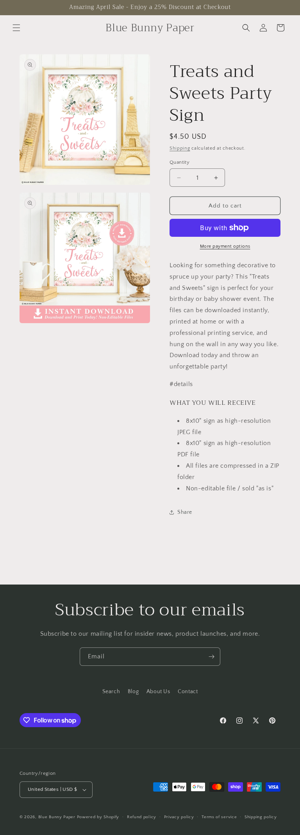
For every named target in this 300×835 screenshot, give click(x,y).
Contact (188, 691)
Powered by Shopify (98, 817)
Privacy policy (179, 817)
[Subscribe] (211, 656)
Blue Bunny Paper (56, 817)
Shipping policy (261, 817)
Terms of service (219, 817)
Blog (133, 691)
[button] (16, 27)
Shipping (180, 148)
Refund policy (141, 817)
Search (111, 691)
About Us (158, 691)
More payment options (225, 246)
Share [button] (184, 512)
